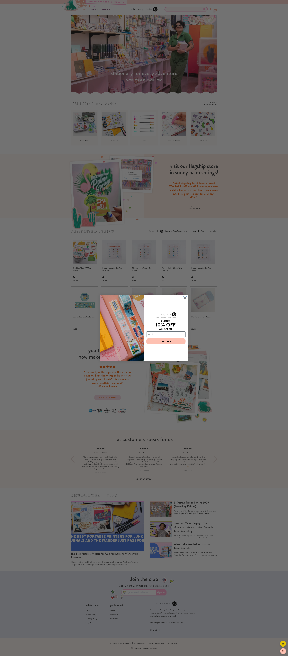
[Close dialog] (185, 298)
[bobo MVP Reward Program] (283, 644)
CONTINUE (166, 341)
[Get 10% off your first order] (283, 651)
